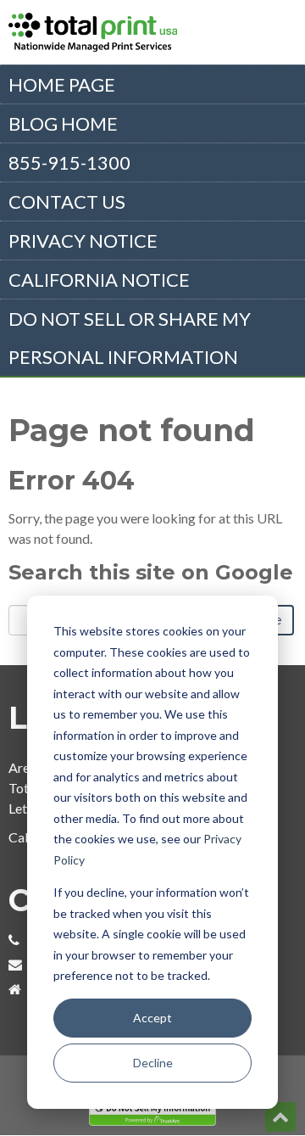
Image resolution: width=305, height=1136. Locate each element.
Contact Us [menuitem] (66, 201)
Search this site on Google (150, 572)
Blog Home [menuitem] (63, 123)
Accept (152, 1017)
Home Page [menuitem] (61, 84)
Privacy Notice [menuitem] (83, 240)
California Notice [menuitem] (99, 279)
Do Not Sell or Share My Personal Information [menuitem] (129, 337)
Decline (153, 1062)
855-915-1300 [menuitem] (69, 162)
